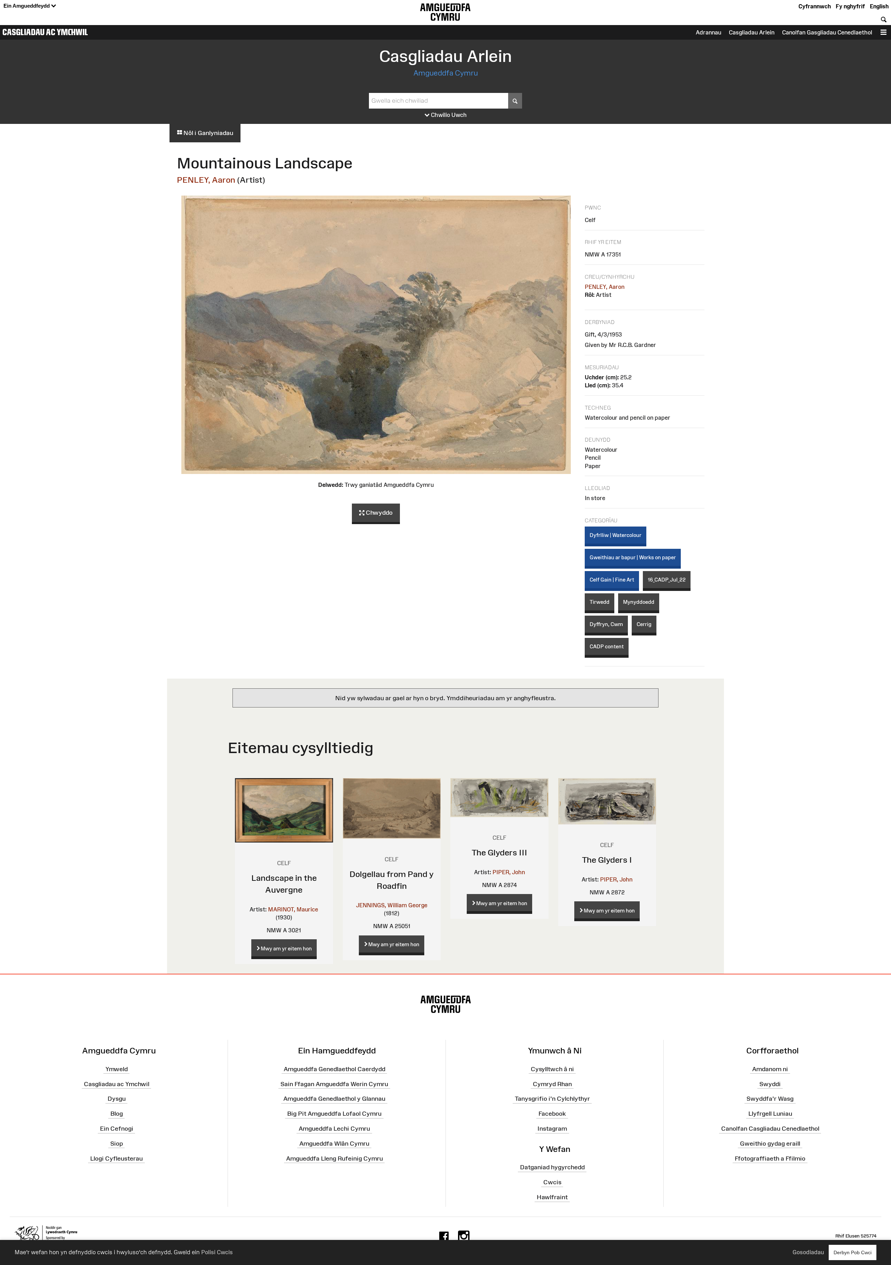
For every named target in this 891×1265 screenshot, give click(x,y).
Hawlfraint (552, 1197)
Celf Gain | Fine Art (612, 580)
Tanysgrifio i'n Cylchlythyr (552, 1098)
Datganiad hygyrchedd (552, 1167)
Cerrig (644, 624)
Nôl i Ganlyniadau (207, 132)
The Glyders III (499, 852)
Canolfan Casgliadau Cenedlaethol (770, 1128)
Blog (116, 1113)
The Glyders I (607, 859)
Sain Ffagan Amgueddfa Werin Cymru (334, 1083)
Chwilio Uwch (448, 115)
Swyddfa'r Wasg (770, 1098)
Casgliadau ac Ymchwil (45, 32)
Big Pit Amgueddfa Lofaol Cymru (334, 1113)
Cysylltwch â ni (552, 1069)
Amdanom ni (770, 1069)
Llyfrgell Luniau (770, 1113)
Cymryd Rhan (552, 1083)
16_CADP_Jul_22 (667, 580)
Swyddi (770, 1083)
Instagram (552, 1128)
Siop (116, 1143)
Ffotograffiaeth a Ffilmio (770, 1158)
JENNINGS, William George (391, 905)
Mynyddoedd (638, 602)
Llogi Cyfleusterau (116, 1158)
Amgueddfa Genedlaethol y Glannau (334, 1098)
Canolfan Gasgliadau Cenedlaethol (827, 32)
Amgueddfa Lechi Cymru (334, 1128)
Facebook (552, 1113)
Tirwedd (599, 602)
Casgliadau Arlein (751, 32)
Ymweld (116, 1069)
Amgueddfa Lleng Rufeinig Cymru (334, 1158)
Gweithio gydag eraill (770, 1143)
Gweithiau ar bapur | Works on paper (633, 557)
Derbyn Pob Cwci (853, 1252)
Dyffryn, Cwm (606, 624)
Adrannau (708, 32)
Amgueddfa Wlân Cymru (334, 1143)
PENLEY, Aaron (206, 179)
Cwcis (552, 1182)
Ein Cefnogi (116, 1128)
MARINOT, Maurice (293, 909)
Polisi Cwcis (217, 1252)
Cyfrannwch (814, 6)
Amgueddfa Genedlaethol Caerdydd (334, 1069)
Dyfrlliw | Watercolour (615, 535)
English (879, 6)
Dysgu (117, 1098)
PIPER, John (508, 872)
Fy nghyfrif (850, 6)
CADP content (607, 646)
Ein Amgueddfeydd (27, 6)
